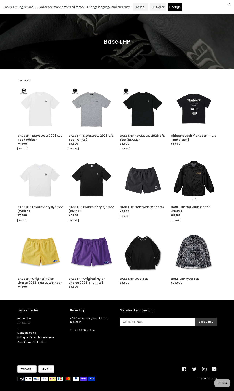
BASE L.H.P (212, 378)
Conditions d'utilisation (31, 342)
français (26, 369)
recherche (24, 318)
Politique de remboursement (35, 337)
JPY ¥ (45, 369)
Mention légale (26, 333)
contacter (23, 323)
